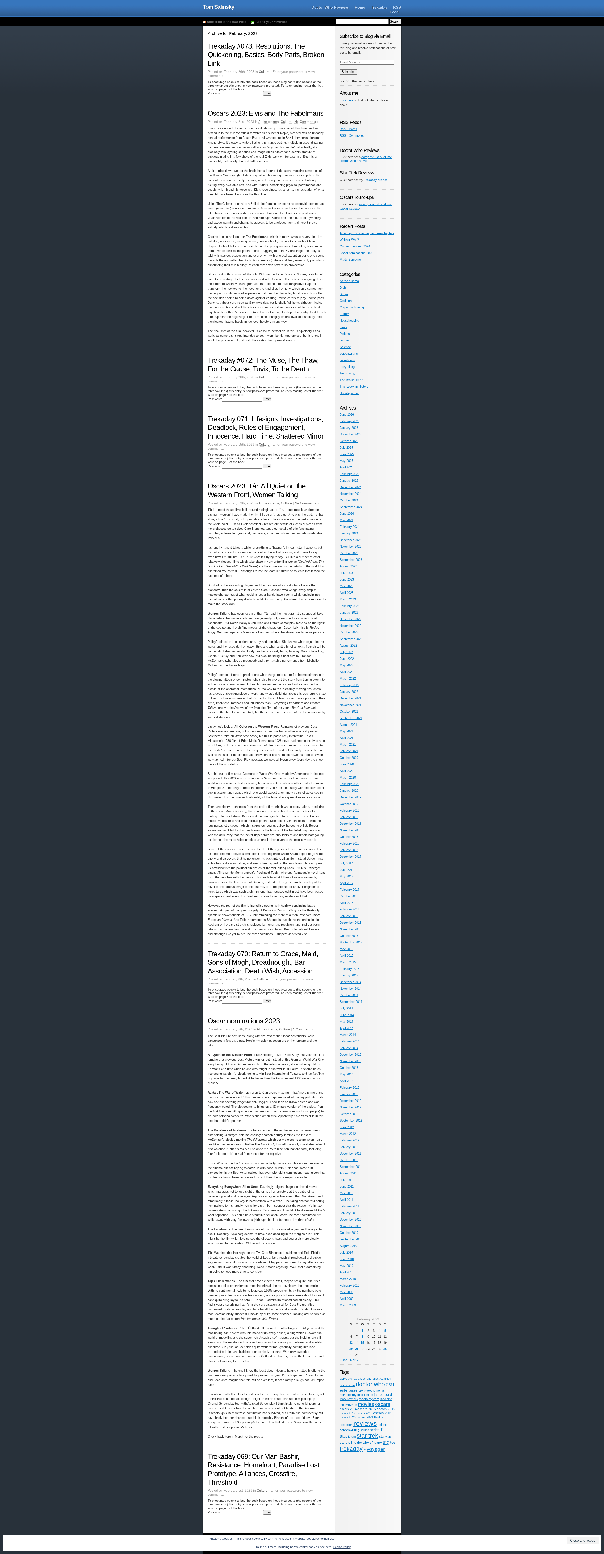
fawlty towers (366, 1390)
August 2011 (348, 1173)
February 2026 (349, 421)
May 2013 (346, 1074)
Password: (215, 93)
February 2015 (349, 969)
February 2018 (349, 843)
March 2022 (348, 678)
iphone (368, 1394)
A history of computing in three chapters (367, 233)
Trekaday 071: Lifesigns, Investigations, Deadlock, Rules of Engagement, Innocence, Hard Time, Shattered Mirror (265, 427)
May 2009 (346, 1292)
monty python (348, 1404)
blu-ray (352, 1378)
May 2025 (346, 461)
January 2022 (349, 691)
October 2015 (349, 936)
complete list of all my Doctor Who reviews (366, 159)
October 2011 (349, 1160)
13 (351, 1343)
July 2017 (346, 863)
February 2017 (349, 889)
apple (343, 1378)
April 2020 (346, 771)
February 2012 (349, 1140)
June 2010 (347, 1259)
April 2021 (346, 738)
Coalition (346, 301)
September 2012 (351, 1120)
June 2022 (347, 658)
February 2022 (349, 685)
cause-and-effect (368, 1378)
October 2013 (349, 1068)
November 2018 (350, 830)
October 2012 (349, 1114)
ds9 (390, 1384)
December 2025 (350, 434)
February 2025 (349, 474)
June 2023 (347, 579)
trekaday (351, 1448)
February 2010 (349, 1285)
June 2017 (347, 870)
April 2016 (346, 903)
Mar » (354, 1360)
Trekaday (379, 7)
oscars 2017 (348, 1413)
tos (393, 1442)
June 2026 (347, 414)
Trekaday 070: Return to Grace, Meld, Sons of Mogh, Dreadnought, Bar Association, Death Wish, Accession (263, 962)
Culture (264, 72)
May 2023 (346, 586)
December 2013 (350, 1054)
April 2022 (346, 672)
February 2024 (349, 527)
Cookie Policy (342, 1547)
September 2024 (351, 507)
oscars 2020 (348, 1417)
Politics (345, 334)
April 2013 (346, 1081)
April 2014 (346, 1028)
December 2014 (350, 982)
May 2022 (346, 665)
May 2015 (346, 949)
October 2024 (349, 500)
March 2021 (348, 744)
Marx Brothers (349, 1399)
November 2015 (350, 929)
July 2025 (346, 447)
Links (343, 327)
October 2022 (349, 632)
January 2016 (349, 916)
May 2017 (346, 876)
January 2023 (349, 612)
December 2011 (350, 1153)
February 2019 (349, 810)
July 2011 (346, 1180)
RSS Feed (395, 9)
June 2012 (347, 1127)
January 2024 (349, 533)
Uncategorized (349, 393)
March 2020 (348, 777)
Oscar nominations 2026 (356, 253)
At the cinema (268, 121)
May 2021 (346, 731)
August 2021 (348, 724)
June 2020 (347, 764)
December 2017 (350, 856)
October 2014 (349, 995)
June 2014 (347, 1015)
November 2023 (350, 546)
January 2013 (349, 1094)
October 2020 (349, 757)
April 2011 (346, 1199)
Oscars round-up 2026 (355, 246)
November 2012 (350, 1107)
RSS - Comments (352, 135)
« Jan (343, 1360)
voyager (376, 1449)
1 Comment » (303, 1029)
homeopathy (348, 1395)
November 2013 (350, 1061)
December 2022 (350, 619)
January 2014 (349, 1048)
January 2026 (349, 428)
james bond (383, 1395)
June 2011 (347, 1186)
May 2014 (346, 1021)
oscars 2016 (386, 1409)
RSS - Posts (348, 129)
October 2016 (349, 896)
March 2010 (348, 1279)
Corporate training (352, 307)
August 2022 (348, 645)
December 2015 (350, 922)
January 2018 (349, 850)
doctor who (370, 1384)
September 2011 (351, 1167)
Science (345, 347)
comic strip (347, 1385)
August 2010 (348, 1246)
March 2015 (348, 962)
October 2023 (349, 553)
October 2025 (349, 441)
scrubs (365, 1429)
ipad (360, 1394)
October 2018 (349, 837)
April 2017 (346, 883)
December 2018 (350, 823)
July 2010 (346, 1252)
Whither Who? (349, 240)
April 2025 (346, 467)
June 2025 (347, 454)
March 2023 (348, 599)
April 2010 (346, 1272)
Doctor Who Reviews (330, 7)
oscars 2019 (382, 1413)
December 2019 (350, 797)
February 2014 (349, 1041)
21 (356, 1349)
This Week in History (354, 386)
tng (386, 1442)
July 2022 (346, 652)
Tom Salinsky (218, 7)
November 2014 (350, 988)
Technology (347, 373)
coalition (385, 1378)
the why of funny (369, 1442)
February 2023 (349, 606)
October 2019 (349, 804)
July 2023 (346, 573)
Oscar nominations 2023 (244, 1021)
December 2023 (350, 540)
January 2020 (349, 790)
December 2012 (350, 1101)
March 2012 (348, 1134)
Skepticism (347, 360)
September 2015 (351, 942)
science (383, 1425)
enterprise (348, 1390)
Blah (343, 287)
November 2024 (350, 494)
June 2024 (347, 513)
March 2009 (348, 1305)
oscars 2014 (348, 1409)
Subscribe (348, 72)
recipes (345, 340)
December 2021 (350, 698)
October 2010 (349, 1232)
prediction (346, 1425)
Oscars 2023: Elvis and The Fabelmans (265, 113)
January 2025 (349, 480)
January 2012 (349, 1147)
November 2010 (350, 1226)
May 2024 (346, 520)
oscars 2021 (365, 1417)
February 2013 (349, 1087)
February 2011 (349, 1206)
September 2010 (351, 1239)
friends (380, 1390)
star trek (367, 1435)
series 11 (377, 1430)
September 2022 (351, 639)
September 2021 (351, 718)
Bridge (344, 294)
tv (365, 1449)
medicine (386, 1399)
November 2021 (350, 705)
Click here (346, 100)
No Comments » (306, 121)
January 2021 (349, 751)
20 (351, 1349)
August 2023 (348, 566)
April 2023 (346, 593)
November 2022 (350, 625)
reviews (365, 1423)
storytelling (347, 367)
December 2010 (350, 1219)
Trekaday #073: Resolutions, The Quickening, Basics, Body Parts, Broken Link (266, 54)
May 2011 (346, 1193)
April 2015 (346, 955)
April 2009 (346, 1298)
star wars (385, 1436)
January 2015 (349, 975)
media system (369, 1399)
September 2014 (351, 1002)
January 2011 (349, 1213)
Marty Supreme (350, 259)
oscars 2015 (366, 1409)
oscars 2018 (364, 1413)
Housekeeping (349, 320)
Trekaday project (375, 180)
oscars (382, 1404)
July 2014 (346, 1008)
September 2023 (351, 560)
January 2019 (349, 817)
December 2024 (350, 487)
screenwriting (349, 353)
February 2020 (349, 784)
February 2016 (349, 909)
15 (362, 1343)
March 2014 (348, 1035)
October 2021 (349, 711)
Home (360, 7)
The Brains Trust (351, 380)
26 (385, 1349)
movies (366, 1404)
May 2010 (346, 1265)
